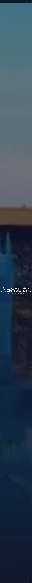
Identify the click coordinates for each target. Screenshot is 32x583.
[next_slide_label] (2, 292)
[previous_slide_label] (30, 292)
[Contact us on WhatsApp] (29, 581)
